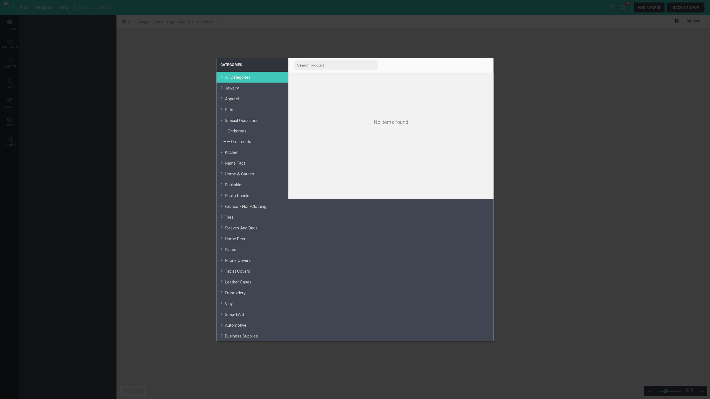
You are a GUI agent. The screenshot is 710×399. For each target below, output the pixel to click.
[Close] (485, 65)
